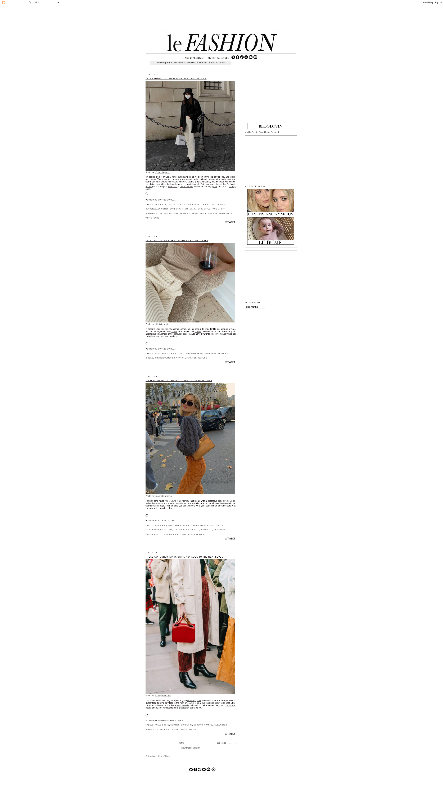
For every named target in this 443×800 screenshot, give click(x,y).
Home (181, 743)
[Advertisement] (221, 18)
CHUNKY (221, 204)
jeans (214, 186)
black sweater (186, 186)
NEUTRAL (174, 213)
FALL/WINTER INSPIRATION (159, 530)
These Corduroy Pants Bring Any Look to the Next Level (184, 557)
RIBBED (149, 358)
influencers (173, 182)
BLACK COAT (161, 204)
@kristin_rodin (162, 324)
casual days (158, 336)
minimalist (166, 329)
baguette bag (181, 503)
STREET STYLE (179, 729)
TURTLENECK (225, 213)
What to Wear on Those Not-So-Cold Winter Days (179, 380)
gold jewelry (216, 334)
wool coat (172, 186)
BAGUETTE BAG (183, 525)
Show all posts (217, 62)
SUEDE (203, 213)
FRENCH (178, 530)
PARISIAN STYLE (154, 534)
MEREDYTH (219, 530)
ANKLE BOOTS (162, 725)
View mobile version (190, 748)
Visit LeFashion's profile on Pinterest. (262, 132)
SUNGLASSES (188, 534)
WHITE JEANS (152, 218)
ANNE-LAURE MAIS (164, 525)
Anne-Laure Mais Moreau (177, 501)
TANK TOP (191, 358)
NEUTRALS (185, 213)
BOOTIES (175, 725)
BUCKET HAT (194, 204)
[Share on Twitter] (230, 223)
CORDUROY (197, 525)
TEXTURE (202, 358)
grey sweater (224, 501)
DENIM (193, 209)
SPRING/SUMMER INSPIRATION (170, 358)
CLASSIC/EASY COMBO (157, 209)
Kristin (174, 331)
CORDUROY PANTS (179, 209)
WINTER (200, 534)
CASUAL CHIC (209, 204)
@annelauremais (163, 496)
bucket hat (221, 184)
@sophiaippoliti (162, 172)
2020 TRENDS (162, 353)
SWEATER (213, 213)
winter (156, 506)
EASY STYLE (204, 209)
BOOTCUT (173, 204)
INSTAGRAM (151, 213)
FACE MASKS (218, 209)
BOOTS (183, 204)
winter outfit (177, 177)
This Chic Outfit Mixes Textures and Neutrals (177, 240)
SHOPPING (165, 729)
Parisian (149, 501)
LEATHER (163, 213)
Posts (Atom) (164, 756)
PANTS (195, 213)
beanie (149, 186)
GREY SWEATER (191, 530)
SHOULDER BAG (172, 534)
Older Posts (226, 743)
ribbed (198, 331)
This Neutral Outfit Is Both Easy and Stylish (176, 78)
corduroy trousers (182, 334)
